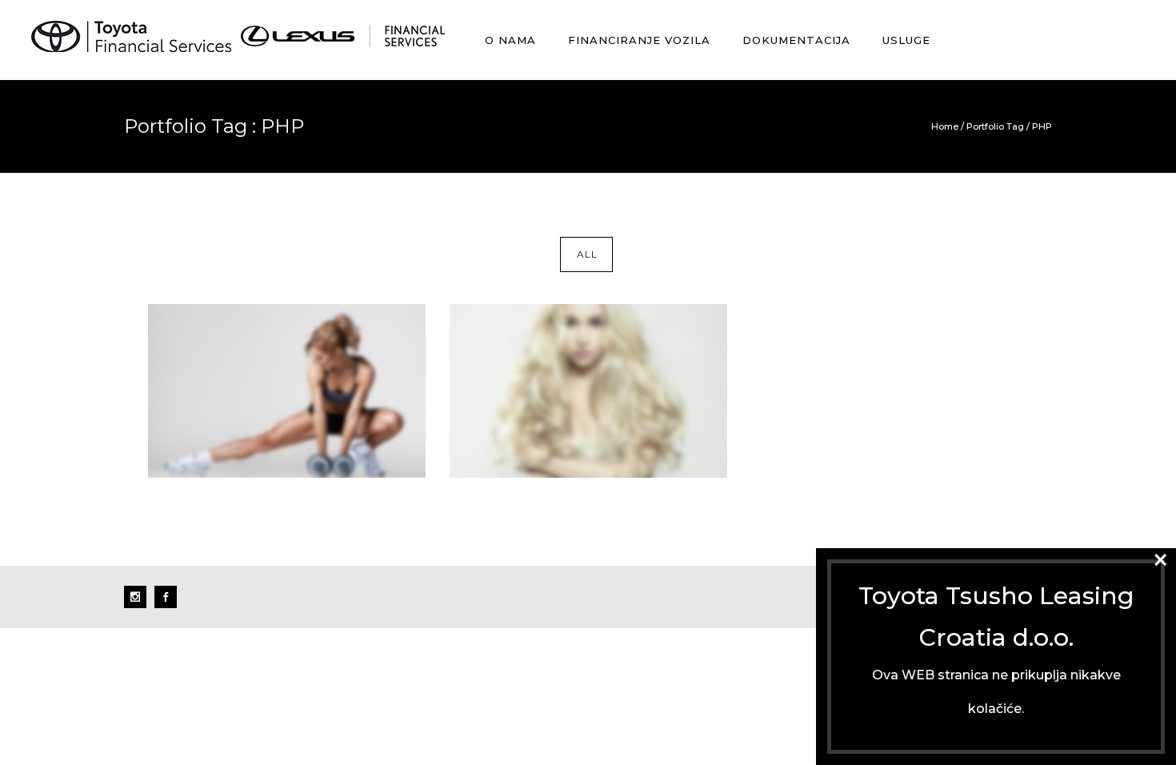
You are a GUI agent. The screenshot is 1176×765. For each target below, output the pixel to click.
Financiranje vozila (639, 40)
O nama (510, 40)
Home (944, 126)
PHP (1042, 126)
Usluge (906, 40)
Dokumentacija (796, 40)
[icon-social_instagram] (139, 597)
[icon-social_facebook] (165, 597)
